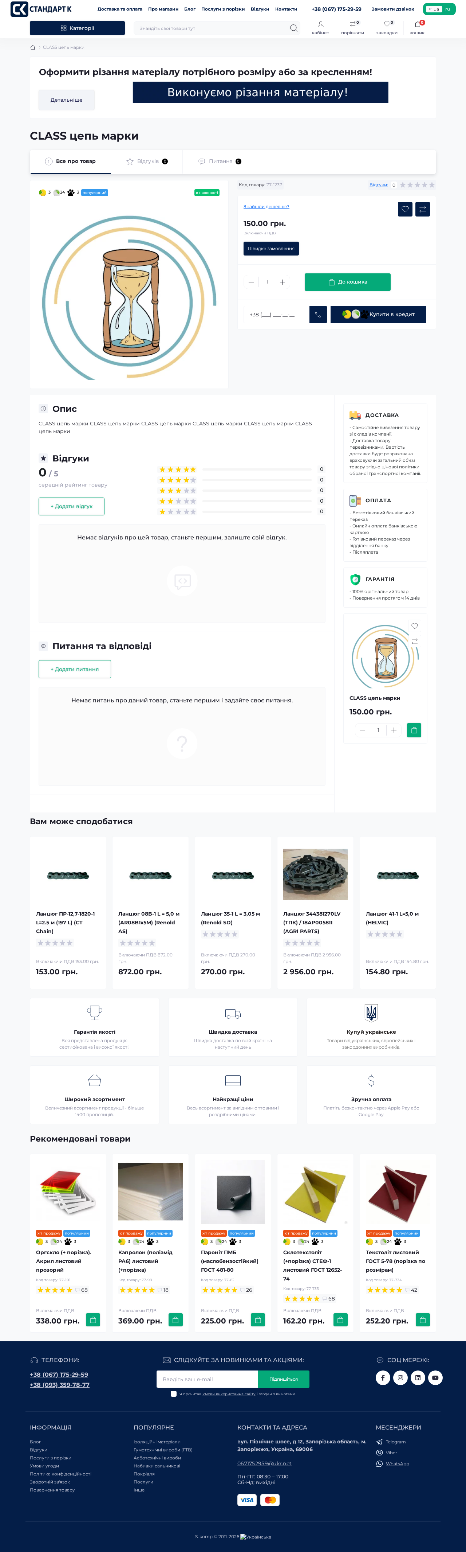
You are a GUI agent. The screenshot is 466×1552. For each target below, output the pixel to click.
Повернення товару (52, 1490)
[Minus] (251, 282)
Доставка (382, 415)
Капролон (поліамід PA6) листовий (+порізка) (145, 1261)
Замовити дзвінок (393, 9)
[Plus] (282, 282)
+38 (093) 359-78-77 (60, 1384)
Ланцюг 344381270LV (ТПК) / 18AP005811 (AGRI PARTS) (311, 922)
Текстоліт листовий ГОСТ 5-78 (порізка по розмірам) (395, 1261)
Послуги (143, 1482)
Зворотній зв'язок (50, 1482)
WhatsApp (397, 1463)
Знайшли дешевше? (266, 206)
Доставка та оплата (120, 9)
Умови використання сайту (229, 1394)
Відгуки (260, 9)
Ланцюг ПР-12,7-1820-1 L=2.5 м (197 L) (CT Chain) (65, 922)
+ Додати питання (75, 669)
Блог (190, 9)
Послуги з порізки (223, 9)
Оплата (378, 500)
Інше (139, 1490)
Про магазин (163, 9)
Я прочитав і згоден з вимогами (237, 1394)
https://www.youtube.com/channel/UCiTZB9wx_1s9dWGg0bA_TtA (435, 1377)
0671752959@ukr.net (264, 1463)
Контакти (286, 9)
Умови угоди (44, 1466)
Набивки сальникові (157, 1466)
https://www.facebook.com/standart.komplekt (383, 1377)
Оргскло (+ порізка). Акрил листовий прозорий (63, 1261)
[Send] (318, 314)
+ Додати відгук (71, 506)
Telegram (396, 1441)
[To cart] (414, 730)
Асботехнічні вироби (157, 1458)
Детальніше (67, 100)
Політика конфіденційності (60, 1474)
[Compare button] (422, 209)
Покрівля (144, 1474)
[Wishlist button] (405, 209)
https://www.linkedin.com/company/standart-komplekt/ (418, 1377)
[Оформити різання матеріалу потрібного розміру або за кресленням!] (260, 92)
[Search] (293, 28)
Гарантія (380, 579)
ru (447, 9)
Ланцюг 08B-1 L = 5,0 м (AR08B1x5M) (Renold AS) (148, 922)
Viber (391, 1452)
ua (436, 9)
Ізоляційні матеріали (157, 1441)
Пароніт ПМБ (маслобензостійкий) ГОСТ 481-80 (229, 1261)
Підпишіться (283, 1379)
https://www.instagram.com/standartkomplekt (400, 1377)
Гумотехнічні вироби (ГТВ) (163, 1449)
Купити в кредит (392, 314)
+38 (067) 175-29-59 (59, 1374)
